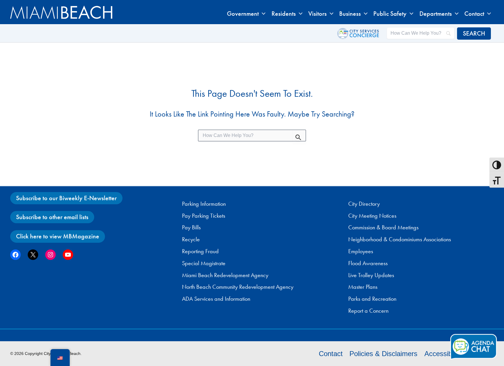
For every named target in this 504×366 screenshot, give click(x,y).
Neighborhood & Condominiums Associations (399, 239)
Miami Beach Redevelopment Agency (225, 275)
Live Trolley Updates (371, 275)
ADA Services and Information (216, 298)
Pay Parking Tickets (203, 215)
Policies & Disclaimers (383, 354)
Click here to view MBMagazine (57, 236)
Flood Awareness (368, 263)
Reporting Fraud (200, 251)
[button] (262, 13)
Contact (331, 354)
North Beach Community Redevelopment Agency (237, 286)
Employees (360, 251)
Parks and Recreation (372, 298)
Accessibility (443, 354)
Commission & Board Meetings (383, 227)
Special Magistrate (203, 263)
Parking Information (204, 203)
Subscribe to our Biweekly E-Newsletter (66, 198)
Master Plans (362, 286)
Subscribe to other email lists (52, 217)
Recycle (191, 239)
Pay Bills (191, 227)
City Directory (364, 203)
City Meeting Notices (372, 215)
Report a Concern (368, 310)
